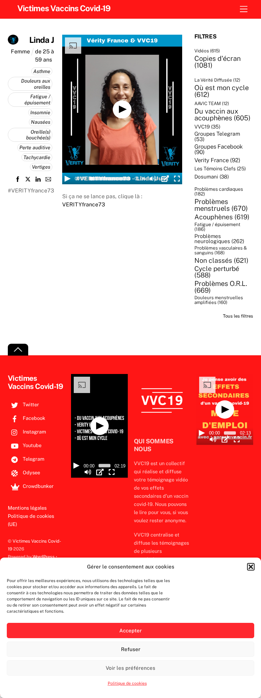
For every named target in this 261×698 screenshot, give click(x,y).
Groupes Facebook (218, 149)
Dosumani (211, 176)
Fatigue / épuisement (37, 99)
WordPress (44, 556)
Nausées (40, 122)
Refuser (130, 649)
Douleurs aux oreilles (35, 84)
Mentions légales (27, 508)
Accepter (130, 630)
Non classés (221, 260)
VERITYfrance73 (83, 204)
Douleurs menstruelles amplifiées (218, 300)
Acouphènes (221, 217)
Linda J (41, 40)
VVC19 (207, 126)
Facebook (33, 418)
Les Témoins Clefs (220, 168)
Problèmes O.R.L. (220, 287)
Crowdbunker (37, 486)
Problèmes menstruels (221, 205)
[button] (250, 566)
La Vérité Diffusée (217, 80)
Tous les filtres (238, 316)
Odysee (30, 472)
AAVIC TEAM (211, 103)
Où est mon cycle (221, 91)
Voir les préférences (130, 668)
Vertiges (41, 167)
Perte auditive (34, 147)
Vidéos (207, 51)
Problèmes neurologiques (219, 239)
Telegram (32, 459)
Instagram (33, 432)
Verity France (217, 160)
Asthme (41, 71)
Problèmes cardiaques (218, 192)
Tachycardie (36, 157)
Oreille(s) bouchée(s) (38, 135)
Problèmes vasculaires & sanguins (220, 250)
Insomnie (40, 112)
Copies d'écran (217, 62)
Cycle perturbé (216, 272)
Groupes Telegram (217, 136)
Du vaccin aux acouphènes (222, 114)
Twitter (30, 404)
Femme (20, 51)
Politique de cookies (127, 683)
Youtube (31, 445)
